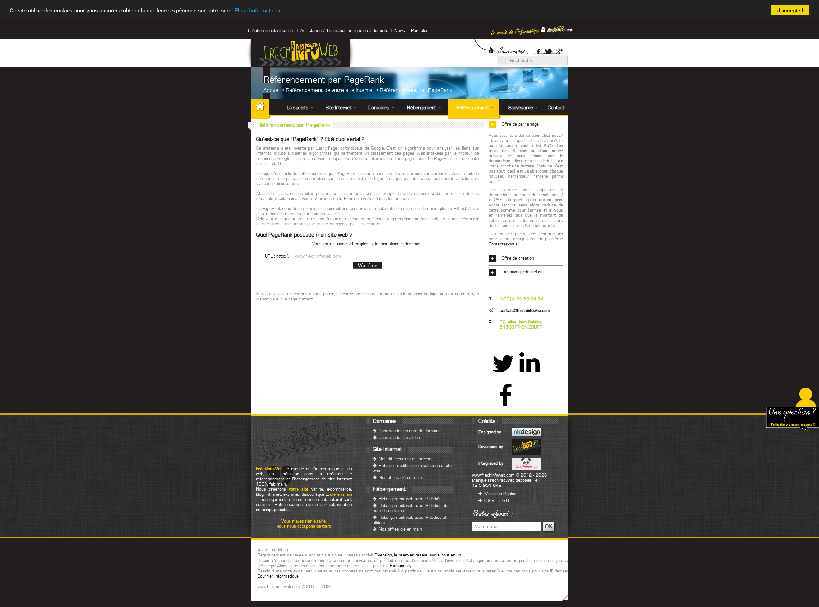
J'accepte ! (790, 10)
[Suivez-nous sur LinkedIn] (529, 369)
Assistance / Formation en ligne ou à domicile (344, 30)
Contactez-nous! (504, 244)
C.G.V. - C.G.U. (496, 500)
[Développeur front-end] (526, 463)
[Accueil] (266, 109)
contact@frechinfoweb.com (525, 310)
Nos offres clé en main (400, 477)
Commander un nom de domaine (409, 430)
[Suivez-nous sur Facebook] (536, 50)
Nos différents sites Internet (405, 459)
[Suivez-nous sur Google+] (561, 50)
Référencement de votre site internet (330, 90)
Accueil (271, 90)
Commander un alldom (400, 437)
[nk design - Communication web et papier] (526, 432)
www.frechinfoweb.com (493, 475)
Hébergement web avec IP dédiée (409, 499)
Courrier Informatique (278, 576)
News (399, 30)
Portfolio (419, 30)
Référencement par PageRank (416, 90)
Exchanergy (400, 566)
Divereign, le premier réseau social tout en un (417, 555)
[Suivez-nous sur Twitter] (548, 50)
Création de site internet (271, 30)
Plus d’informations (257, 10)
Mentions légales (499, 493)
